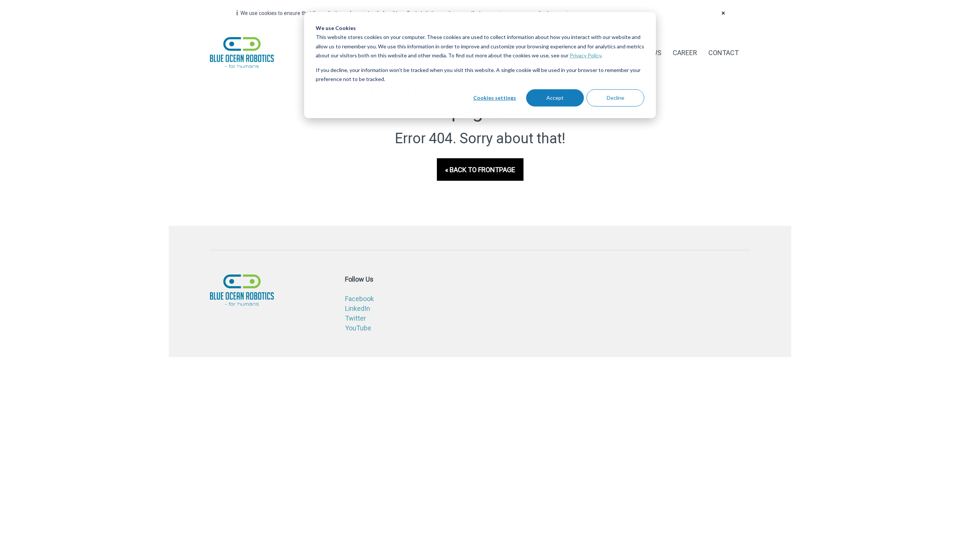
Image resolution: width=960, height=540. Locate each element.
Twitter (355, 318)
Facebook (359, 299)
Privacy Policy (585, 55)
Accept (555, 97)
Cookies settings (494, 97)
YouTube (358, 328)
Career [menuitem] (685, 53)
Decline (615, 97)
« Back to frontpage (480, 170)
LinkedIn (357, 308)
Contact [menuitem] (723, 53)
